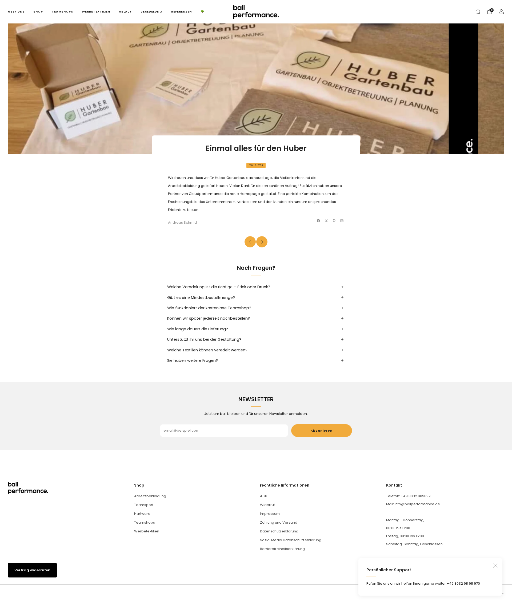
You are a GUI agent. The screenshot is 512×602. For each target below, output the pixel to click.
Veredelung (151, 11)
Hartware (142, 513)
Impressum (270, 513)
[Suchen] (478, 11)
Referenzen (181, 11)
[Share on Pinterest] (334, 221)
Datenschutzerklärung (279, 531)
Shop (38, 11)
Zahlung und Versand (278, 522)
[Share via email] (342, 221)
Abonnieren (322, 430)
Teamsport (143, 504)
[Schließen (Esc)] (495, 565)
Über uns (16, 11)
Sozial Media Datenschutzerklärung (290, 540)
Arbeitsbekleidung (150, 496)
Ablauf (125, 11)
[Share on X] (326, 221)
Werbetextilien (96, 11)
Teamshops (62, 11)
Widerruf (267, 504)
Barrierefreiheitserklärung (282, 548)
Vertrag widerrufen (32, 570)
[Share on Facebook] (318, 221)
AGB (263, 496)
